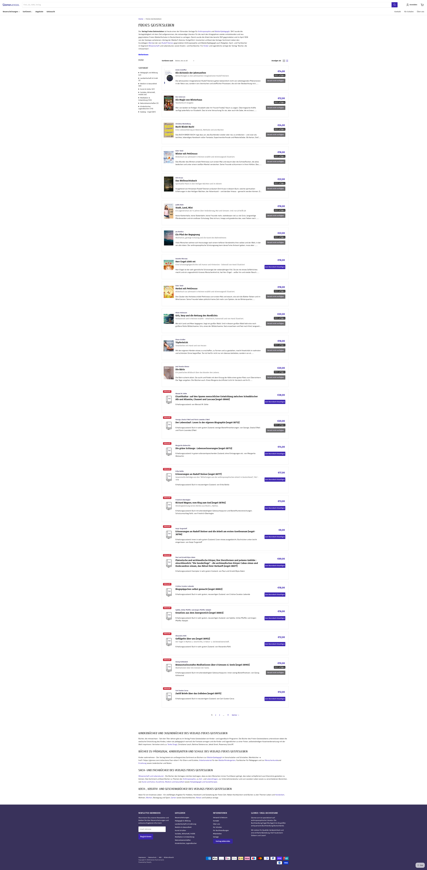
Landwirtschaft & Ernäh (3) (148, 79)
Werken (149, 797)
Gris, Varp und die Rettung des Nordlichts (196, 315)
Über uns (420, 12)
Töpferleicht (181, 342)
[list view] (287, 60)
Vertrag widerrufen (223, 841)
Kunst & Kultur (180, 830)
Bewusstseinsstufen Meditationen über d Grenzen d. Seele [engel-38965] (212, 664)
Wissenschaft (154, 46)
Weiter (235, 715)
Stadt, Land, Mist (184, 207)
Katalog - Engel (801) (148, 112)
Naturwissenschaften (183, 840)
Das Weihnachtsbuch (186, 180)
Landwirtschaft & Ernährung (185, 824)
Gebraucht (51, 12)
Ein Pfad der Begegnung (187, 234)
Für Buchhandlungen (221, 830)
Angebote (39, 12)
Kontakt (397, 12)
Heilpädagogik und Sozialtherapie (203, 782)
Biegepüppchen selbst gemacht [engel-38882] (198, 589)
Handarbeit (279, 795)
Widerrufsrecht (169, 857)
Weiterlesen (143, 55)
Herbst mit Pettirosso (186, 288)
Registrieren (145, 836)
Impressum (142, 857)
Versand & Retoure (220, 818)
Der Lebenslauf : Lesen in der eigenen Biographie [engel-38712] (207, 422)
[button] (412, 4)
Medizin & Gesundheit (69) (147, 85)
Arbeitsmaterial (205, 760)
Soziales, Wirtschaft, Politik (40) (146, 93)
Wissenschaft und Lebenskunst (151, 776)
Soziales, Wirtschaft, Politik (185, 834)
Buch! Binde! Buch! (184, 126)
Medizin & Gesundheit (183, 827)
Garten (173, 797)
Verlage (216, 837)
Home (140, 19)
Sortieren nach (167, 61)
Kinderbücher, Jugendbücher (186, 843)
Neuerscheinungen (10, 12)
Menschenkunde (271, 760)
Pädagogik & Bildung (183, 821)
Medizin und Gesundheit (174, 782)
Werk (151, 43)
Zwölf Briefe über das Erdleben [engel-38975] (198, 693)
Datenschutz (152, 857)
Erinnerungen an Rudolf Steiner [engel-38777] (198, 474)
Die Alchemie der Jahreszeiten (190, 72)
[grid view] (283, 60)
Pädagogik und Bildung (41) (148, 74)
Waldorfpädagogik (222, 31)
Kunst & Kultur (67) (147, 89)
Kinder (206, 46)
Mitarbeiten (217, 834)
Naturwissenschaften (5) (149, 103)
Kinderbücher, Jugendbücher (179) (145, 107)
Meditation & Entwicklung (184, 837)
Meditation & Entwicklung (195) (145, 99)
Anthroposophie (204, 31)
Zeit (200, 779)
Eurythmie (160, 782)
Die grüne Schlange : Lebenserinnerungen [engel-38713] (203, 448)
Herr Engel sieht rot (185, 261)
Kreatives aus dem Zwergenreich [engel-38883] (199, 612)
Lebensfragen (212, 779)
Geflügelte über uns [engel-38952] (192, 638)
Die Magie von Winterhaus (188, 99)
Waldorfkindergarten (227, 760)
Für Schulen (409, 12)
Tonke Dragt (172, 744)
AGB (160, 857)
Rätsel (198, 797)
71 (228, 715)
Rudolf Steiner (167, 43)
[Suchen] (395, 4)
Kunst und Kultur (148, 782)
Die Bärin (180, 369)
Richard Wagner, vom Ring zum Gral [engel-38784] (200, 502)
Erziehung (142, 763)
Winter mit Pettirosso (186, 153)
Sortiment (27, 12)
